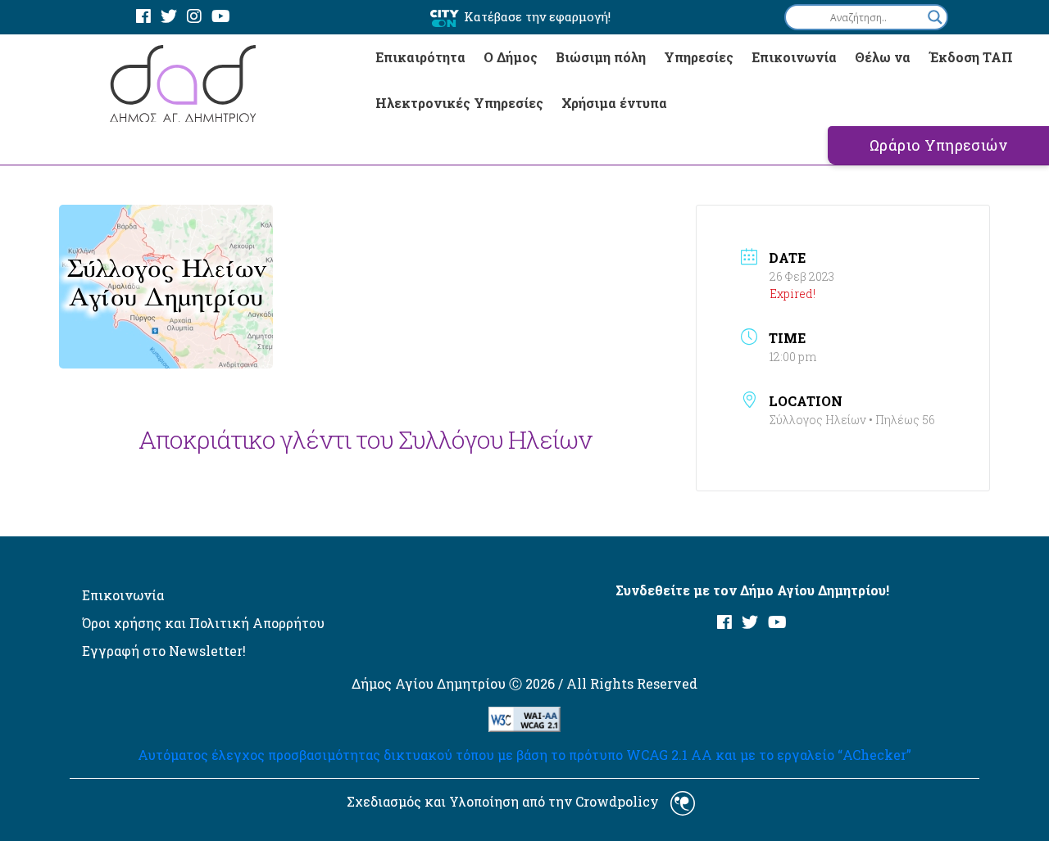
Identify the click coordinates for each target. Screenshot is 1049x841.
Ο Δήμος (511, 57)
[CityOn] (444, 17)
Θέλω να (882, 57)
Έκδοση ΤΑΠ (971, 57)
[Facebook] (143, 16)
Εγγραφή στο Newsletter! (164, 650)
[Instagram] (194, 16)
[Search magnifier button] (935, 17)
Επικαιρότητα (420, 57)
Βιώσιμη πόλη (601, 57)
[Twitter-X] (169, 16)
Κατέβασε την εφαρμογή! (537, 16)
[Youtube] (220, 16)
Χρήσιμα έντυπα (614, 102)
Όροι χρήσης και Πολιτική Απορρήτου (203, 622)
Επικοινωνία (794, 57)
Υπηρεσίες (698, 57)
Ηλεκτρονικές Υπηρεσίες (459, 102)
